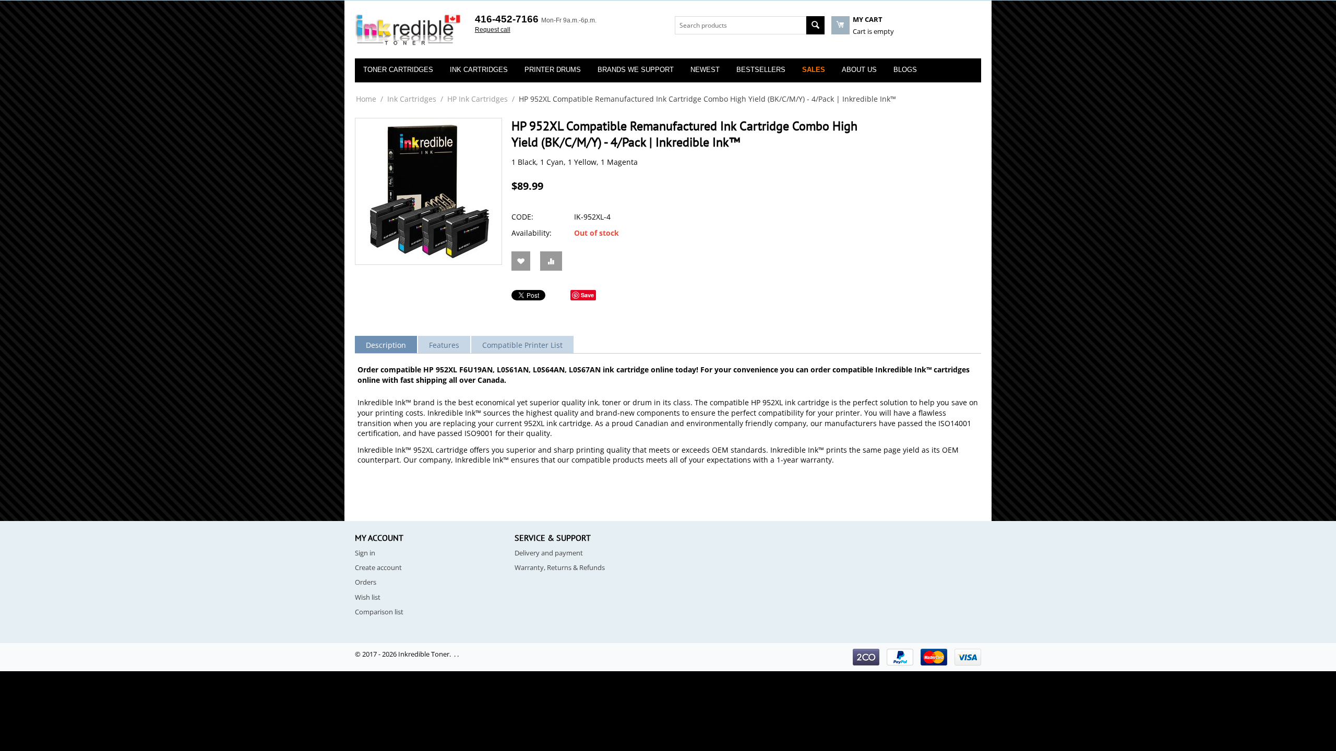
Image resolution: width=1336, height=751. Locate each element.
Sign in (365, 553)
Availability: (531, 233)
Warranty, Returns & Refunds (560, 567)
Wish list (367, 597)
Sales (813, 70)
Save (587, 295)
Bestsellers (760, 70)
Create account (378, 567)
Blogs (905, 70)
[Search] (815, 25)
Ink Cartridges (411, 99)
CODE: (522, 217)
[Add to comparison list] (551, 261)
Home (366, 99)
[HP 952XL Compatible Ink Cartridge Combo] (428, 191)
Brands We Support (636, 70)
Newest (705, 70)
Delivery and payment (549, 553)
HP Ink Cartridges (477, 99)
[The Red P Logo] (408, 30)
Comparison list (379, 611)
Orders (365, 582)
